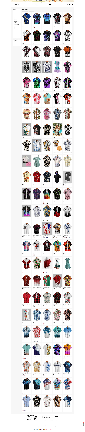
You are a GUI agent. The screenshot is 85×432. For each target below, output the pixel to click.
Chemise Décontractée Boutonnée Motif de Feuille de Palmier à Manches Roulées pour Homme (57, 373)
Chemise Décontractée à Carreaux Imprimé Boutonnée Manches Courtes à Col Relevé (37, 304)
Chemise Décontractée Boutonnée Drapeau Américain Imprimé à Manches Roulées (47, 235)
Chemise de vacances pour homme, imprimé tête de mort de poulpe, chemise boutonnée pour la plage (67, 152)
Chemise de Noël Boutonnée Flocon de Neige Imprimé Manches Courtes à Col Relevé (26, 287)
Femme (14, 26)
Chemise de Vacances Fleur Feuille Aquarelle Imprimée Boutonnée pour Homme (47, 373)
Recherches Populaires (16, 39)
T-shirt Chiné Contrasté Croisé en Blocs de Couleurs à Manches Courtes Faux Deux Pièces (67, 183)
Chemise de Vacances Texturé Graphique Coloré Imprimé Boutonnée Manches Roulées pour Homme (57, 356)
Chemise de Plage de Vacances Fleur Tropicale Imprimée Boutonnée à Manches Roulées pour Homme (26, 373)
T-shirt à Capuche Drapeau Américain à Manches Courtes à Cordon (57, 183)
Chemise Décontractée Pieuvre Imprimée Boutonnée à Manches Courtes (67, 235)
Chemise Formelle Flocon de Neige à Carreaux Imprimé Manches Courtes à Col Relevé (57, 287)
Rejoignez (56, 416)
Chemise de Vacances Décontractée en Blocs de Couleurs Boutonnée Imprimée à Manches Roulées (67, 373)
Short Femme (15, 43)
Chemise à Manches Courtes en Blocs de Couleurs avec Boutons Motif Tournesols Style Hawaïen (47, 356)
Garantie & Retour (36, 427)
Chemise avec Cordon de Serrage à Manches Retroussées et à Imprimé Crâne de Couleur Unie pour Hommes (57, 152)
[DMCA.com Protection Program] (51, 429)
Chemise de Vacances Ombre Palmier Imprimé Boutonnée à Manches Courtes (26, 356)
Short (14, 41)
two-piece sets (15, 20)
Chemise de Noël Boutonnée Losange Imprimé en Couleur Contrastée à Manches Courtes (47, 287)
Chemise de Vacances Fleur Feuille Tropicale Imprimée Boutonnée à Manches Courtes (47, 304)
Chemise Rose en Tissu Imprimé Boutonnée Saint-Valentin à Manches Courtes (57, 304)
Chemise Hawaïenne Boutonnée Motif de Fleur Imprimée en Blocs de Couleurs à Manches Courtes (37, 356)
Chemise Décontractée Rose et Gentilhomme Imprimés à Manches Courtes (37, 235)
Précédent (63, 412)
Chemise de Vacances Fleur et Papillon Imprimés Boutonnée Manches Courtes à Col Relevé (26, 304)
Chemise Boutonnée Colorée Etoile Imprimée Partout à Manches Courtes (67, 287)
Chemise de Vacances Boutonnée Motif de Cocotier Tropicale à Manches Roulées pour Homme (67, 356)
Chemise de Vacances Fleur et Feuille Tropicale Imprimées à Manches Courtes (67, 304)
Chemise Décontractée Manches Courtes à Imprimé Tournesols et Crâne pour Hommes (57, 235)
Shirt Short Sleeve (16, 42)
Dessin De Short (15, 40)
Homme (15, 10)
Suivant (71, 412)
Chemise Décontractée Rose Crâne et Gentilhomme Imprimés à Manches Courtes (26, 235)
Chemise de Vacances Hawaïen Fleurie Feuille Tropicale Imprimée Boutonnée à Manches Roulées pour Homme (37, 373)
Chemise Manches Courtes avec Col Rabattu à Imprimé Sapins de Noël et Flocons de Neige (37, 287)
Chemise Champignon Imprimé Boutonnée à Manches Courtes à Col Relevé (67, 89)
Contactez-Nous (44, 427)
